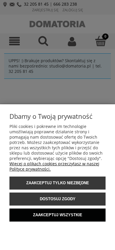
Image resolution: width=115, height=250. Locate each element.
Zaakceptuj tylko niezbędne (57, 183)
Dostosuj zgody (57, 199)
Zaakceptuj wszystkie (57, 215)
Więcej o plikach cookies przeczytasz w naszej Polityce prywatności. (54, 166)
